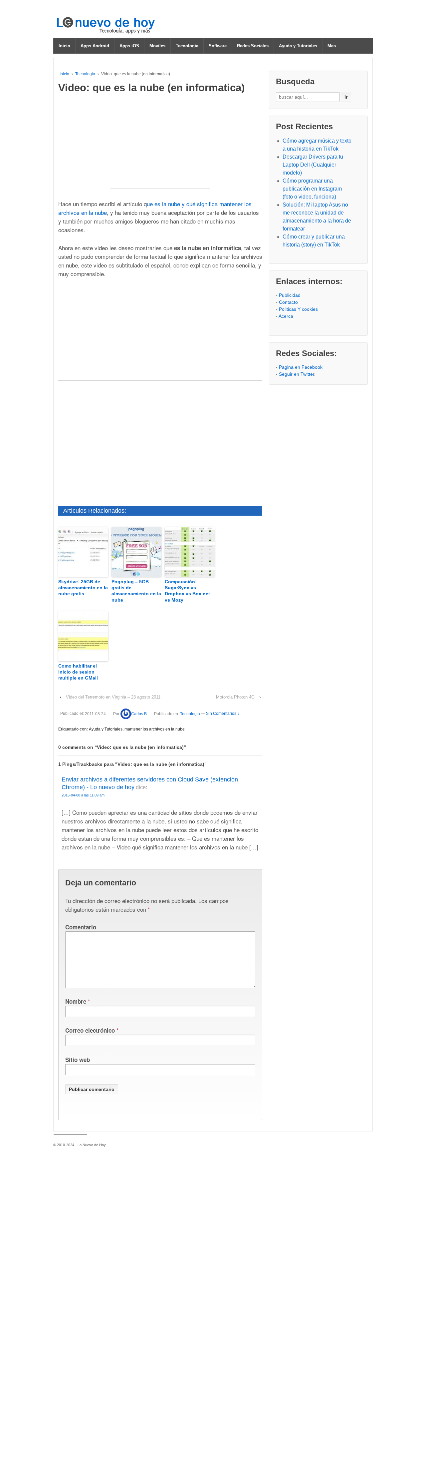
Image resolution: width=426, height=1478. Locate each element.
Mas (331, 45)
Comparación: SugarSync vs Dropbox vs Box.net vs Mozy (187, 591)
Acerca (286, 316)
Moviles (157, 45)
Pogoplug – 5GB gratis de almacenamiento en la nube (136, 591)
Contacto (288, 302)
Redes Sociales (253, 45)
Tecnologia (187, 45)
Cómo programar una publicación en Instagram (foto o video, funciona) (312, 189)
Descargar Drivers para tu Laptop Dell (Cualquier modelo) (313, 165)
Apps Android (95, 45)
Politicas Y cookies (298, 309)
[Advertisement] (160, 147)
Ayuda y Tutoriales (298, 45)
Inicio (64, 45)
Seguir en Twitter (296, 374)
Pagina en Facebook (300, 367)
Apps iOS (129, 45)
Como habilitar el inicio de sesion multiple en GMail (78, 672)
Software (218, 45)
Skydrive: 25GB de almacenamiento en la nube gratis (83, 587)
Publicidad (290, 295)
